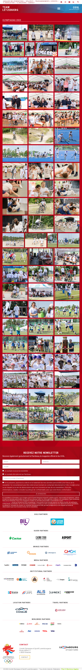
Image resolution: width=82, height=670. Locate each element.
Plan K (63, 669)
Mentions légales (72, 669)
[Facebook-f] (61, 1)
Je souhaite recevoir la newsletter (16, 471)
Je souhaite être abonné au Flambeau (17, 474)
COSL (74, 8)
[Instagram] (65, 1)
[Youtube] (69, 1)
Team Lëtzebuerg (10, 8)
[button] (78, 1)
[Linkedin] (73, 1)
